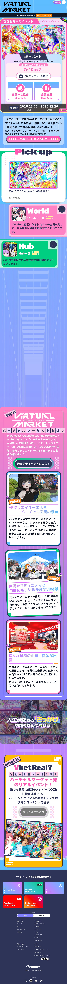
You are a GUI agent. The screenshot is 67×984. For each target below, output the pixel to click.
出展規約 (37, 926)
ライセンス (37, 937)
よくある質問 (38, 935)
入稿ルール (37, 929)
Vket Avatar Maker (22, 947)
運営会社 (37, 947)
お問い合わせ (38, 940)
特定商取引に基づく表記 (41, 955)
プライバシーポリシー (40, 949)
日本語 (25, 915)
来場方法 (19, 932)
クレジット (37, 932)
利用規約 (37, 952)
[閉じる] (64, 15)
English (41, 915)
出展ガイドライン (39, 924)
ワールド (19, 924)
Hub (18, 926)
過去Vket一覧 (21, 929)
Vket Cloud (20, 949)
